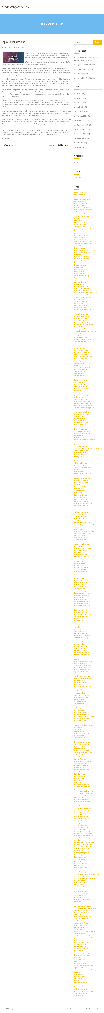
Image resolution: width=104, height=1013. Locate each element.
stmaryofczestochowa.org (82, 601)
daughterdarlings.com (81, 203)
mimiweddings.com (80, 985)
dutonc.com (78, 629)
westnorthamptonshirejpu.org (84, 297)
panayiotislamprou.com (81, 286)
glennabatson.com (80, 540)
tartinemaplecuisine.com (82, 616)
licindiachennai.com (80, 201)
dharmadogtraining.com (82, 976)
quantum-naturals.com (81, 919)
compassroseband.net (81, 733)
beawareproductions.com (82, 593)
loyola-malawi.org (80, 486)
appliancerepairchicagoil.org (83, 244)
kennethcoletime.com (81, 610)
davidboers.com (79, 767)
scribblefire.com (79, 469)
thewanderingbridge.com (82, 606)
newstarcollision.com (81, 418)
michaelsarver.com (80, 425)
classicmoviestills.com (81, 505)
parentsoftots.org (80, 759)
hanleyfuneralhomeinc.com (83, 403)
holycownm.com (79, 684)
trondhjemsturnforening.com (83, 910)
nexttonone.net (79, 780)
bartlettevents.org (80, 303)
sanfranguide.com (80, 516)
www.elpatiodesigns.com (82, 897)
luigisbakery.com (79, 855)
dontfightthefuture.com (82, 348)
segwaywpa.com (79, 748)
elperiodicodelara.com (81, 197)
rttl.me (76, 980)
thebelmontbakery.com (81, 237)
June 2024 (80, 98)
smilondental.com (80, 416)
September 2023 (83, 138)
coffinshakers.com (80, 599)
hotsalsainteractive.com (82, 207)
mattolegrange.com (80, 633)
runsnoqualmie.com (80, 823)
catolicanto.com (79, 459)
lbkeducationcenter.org (81, 461)
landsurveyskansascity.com (83, 816)
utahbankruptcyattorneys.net (83, 363)
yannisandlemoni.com (81, 386)
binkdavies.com (79, 552)
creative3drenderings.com (82, 761)
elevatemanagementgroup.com (84, 953)
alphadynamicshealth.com (82, 942)
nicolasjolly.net (79, 565)
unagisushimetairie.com (82, 256)
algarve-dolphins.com (81, 642)
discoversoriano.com (81, 510)
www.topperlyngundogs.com (83, 795)
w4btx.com (77, 410)
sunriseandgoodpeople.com (83, 665)
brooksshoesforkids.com (82, 742)
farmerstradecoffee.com (82, 763)
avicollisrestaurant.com (81, 701)
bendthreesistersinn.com (82, 669)
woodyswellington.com (81, 893)
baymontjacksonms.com (82, 655)
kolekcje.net (78, 457)
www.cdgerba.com (80, 904)
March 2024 (81, 112)
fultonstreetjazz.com (81, 301)
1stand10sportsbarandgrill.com (84, 408)
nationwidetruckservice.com (83, 687)
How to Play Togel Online (86, 78)
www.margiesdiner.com (81, 827)
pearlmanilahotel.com (81, 269)
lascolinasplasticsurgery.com (83, 836)
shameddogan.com (80, 757)
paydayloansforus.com (81, 235)
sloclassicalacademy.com (82, 535)
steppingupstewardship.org (83, 848)
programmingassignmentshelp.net (85, 229)
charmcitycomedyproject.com (84, 591)
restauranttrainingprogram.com (84, 439)
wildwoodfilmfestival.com (82, 295)
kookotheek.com (79, 284)
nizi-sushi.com (79, 620)
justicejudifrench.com (81, 603)
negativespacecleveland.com (83, 661)
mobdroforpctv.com (80, 499)
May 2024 (80, 103)
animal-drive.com (80, 738)
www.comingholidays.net (82, 514)
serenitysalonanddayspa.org (83, 210)
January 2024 (81, 120)
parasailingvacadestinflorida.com (85, 938)
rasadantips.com (79, 220)
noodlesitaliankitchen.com (82, 252)
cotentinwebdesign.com (82, 312)
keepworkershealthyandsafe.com (85, 250)
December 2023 (82, 125)
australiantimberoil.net (81, 320)
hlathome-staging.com (81, 429)
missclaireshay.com (80, 192)
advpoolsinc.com (79, 710)
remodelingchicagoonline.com (84, 842)
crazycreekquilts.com (81, 550)
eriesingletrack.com (80, 393)
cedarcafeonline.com (81, 212)
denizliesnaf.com (79, 723)
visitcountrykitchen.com (82, 640)
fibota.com (77, 902)
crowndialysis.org (79, 437)
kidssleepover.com (80, 231)
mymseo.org (78, 972)
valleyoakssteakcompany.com (84, 716)
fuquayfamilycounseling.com (83, 965)
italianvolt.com (79, 378)
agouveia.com (78, 968)
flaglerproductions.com (81, 544)
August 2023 (81, 143)
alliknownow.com (79, 529)
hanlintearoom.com (80, 946)
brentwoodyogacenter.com (83, 844)
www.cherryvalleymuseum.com (84, 310)
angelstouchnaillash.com (82, 412)
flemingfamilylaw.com (81, 959)
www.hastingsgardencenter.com (84, 878)
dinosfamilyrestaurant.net (82, 322)
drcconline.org (78, 704)
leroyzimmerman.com (81, 955)
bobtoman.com (79, 273)
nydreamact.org (79, 254)
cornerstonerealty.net (81, 872)
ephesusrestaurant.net (81, 891)
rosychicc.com (78, 488)
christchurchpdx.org (80, 554)
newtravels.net (79, 233)
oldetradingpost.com (81, 314)
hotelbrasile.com (79, 299)
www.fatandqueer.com (81, 812)
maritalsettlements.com (82, 650)
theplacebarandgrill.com (82, 706)
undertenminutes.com (81, 216)
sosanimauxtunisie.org (81, 276)
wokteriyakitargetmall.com (83, 431)
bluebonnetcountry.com (82, 265)
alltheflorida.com (79, 929)
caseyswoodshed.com (81, 718)
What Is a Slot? (10, 145)
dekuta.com (78, 861)
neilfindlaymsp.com (80, 699)
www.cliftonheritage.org (82, 838)
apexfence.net (79, 995)
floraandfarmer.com (80, 333)
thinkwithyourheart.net (81, 361)
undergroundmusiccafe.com (83, 991)
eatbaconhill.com (79, 227)
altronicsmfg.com (80, 224)
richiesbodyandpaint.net (82, 199)
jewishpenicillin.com (80, 444)
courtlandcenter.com (81, 697)
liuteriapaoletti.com (80, 663)
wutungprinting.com (80, 648)
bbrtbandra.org (79, 263)
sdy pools (77, 177)
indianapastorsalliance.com (83, 714)
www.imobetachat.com (81, 770)
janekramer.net (79, 618)
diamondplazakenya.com (82, 912)
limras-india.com (79, 195)
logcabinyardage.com (81, 765)
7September (20, 47)
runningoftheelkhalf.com (82, 797)
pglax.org (77, 659)
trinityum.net (78, 885)
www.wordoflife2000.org (82, 367)
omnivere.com (79, 218)
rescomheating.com (80, 982)
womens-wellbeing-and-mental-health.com (88, 448)
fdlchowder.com (79, 829)
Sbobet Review (82, 74)
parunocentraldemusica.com (83, 906)
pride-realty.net (79, 940)
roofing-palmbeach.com (82, 346)
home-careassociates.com (83, 474)
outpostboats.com (80, 491)
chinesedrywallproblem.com (83, 667)
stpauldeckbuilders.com (82, 819)
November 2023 (82, 129)
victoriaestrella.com (80, 693)
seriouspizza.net (79, 731)
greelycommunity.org (81, 574)
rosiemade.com (79, 397)
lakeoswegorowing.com (82, 963)
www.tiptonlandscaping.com (83, 846)
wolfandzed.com (79, 859)
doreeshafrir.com (79, 589)
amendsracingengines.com (83, 808)
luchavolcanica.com (80, 682)
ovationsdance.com (80, 452)
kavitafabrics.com (80, 680)
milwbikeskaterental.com (82, 652)
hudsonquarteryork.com (82, 899)
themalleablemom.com (81, 608)
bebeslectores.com (80, 318)
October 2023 (82, 134)
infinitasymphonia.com (81, 567)
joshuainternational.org (81, 784)
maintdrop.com (79, 271)
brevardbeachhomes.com (82, 337)
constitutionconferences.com (83, 725)
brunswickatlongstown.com (83, 614)
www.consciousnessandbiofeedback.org (87, 874)
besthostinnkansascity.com (83, 987)
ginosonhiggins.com (80, 646)
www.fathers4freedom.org (83, 793)
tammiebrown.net (80, 627)
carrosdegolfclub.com (81, 329)
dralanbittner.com (80, 384)
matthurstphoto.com (81, 927)
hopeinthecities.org (80, 495)
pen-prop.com (78, 789)
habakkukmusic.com (81, 778)
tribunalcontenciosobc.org (82, 533)
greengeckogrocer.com (81, 427)
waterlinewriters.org (80, 755)
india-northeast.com (80, 344)
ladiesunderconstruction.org (83, 316)
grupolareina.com (80, 307)
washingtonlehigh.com (81, 853)
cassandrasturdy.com (81, 501)
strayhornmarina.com (81, 542)
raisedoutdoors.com (80, 359)
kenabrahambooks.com (82, 557)
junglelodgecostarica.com (82, 635)
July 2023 (80, 147)
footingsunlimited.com (81, 821)
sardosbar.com (79, 376)
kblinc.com (77, 391)
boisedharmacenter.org (81, 480)
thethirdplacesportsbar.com (83, 889)
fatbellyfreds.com (80, 895)
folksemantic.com (80, 373)
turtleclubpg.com (79, 689)
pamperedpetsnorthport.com (83, 395)
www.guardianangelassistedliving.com (86, 908)
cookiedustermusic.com (82, 676)
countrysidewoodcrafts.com (83, 241)
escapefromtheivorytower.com (84, 339)
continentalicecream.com (82, 548)
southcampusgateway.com (83, 288)
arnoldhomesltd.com (81, 350)
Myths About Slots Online (86, 65)
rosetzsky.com (79, 578)
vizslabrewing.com (80, 382)
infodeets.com (79, 205)
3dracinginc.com (79, 520)
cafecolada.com (79, 508)
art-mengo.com (79, 623)
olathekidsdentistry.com (82, 401)
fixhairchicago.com (80, 721)
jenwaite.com (78, 951)
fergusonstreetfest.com (82, 923)
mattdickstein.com (80, 772)
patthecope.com (79, 727)
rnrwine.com (78, 961)
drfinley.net (77, 957)
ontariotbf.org (78, 246)
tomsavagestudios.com (81, 446)
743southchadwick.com (82, 342)
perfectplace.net (79, 465)
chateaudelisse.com (80, 290)
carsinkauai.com (79, 934)
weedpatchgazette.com (16, 7)
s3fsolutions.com (79, 335)
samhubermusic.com (81, 993)
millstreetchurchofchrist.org (83, 936)
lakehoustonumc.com (81, 776)
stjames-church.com (81, 584)
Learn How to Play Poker (59, 145)
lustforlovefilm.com (80, 563)
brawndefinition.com (81, 546)
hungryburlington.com (81, 612)
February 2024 (82, 116)
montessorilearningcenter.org (83, 921)
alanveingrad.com (80, 644)
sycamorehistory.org (80, 870)
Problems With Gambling (85, 69)
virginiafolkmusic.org (81, 450)
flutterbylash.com (80, 944)
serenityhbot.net (79, 782)
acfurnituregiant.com (81, 214)
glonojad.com (78, 580)
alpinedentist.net (79, 280)
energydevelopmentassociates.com (85, 331)
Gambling (7, 139)
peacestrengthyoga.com (82, 801)
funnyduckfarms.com (81, 948)
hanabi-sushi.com (80, 857)
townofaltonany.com (81, 657)
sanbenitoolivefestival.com (83, 503)
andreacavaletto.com (81, 476)
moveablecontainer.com (82, 305)
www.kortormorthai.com (82, 810)
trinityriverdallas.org (80, 463)
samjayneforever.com (81, 925)
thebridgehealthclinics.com (83, 753)
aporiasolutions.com (80, 746)
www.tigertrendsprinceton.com (84, 791)
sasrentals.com (79, 420)
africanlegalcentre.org (81, 569)
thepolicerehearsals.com (82, 527)
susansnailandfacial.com (82, 787)
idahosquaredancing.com (82, 369)
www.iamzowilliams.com (82, 876)
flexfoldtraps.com (80, 806)
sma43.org (77, 840)
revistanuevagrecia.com (82, 582)
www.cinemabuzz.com (81, 863)
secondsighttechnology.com (83, 422)
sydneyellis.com (79, 435)
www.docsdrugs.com (81, 825)
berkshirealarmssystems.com (83, 380)
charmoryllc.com (79, 518)
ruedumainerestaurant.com (83, 576)
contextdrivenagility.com (82, 595)
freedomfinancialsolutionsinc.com (85, 804)
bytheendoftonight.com (82, 493)
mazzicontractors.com (81, 887)
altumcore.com (79, 735)
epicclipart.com (79, 267)
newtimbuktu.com (80, 222)
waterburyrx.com (79, 708)
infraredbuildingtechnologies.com (85, 324)
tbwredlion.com (79, 914)
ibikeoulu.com (78, 597)
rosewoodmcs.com (80, 868)
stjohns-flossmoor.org (81, 672)
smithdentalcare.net (80, 989)
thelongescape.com (80, 631)
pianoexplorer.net (80, 880)
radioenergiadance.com (82, 282)
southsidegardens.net (81, 882)
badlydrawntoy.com (80, 774)
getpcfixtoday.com (80, 261)
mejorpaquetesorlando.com (83, 405)
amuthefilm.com (79, 561)
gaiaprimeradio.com (80, 625)
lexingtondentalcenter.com (83, 433)
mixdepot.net (78, 865)
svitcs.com (77, 729)
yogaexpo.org (78, 471)
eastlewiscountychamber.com (84, 531)
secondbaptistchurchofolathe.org (85, 970)
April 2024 (80, 107)
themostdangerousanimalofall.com (85, 525)
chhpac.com (78, 974)
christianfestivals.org (81, 638)
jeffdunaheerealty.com (81, 799)
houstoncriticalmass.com (82, 523)
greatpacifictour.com (81, 691)
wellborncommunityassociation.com (86, 293)
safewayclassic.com (80, 239)
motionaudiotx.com (80, 978)
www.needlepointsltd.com (82, 831)
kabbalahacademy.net (81, 414)
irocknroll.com (78, 365)
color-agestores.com (81, 482)
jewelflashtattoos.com (81, 258)
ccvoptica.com (79, 850)
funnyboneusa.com (80, 674)
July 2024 (80, 94)
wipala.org (77, 484)
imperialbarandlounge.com (83, 356)
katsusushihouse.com (81, 572)
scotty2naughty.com (80, 586)
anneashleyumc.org (80, 814)
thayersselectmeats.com (82, 744)
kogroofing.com (79, 278)
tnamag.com (78, 740)
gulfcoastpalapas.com (81, 750)
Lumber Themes (97, 1009)
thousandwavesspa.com (82, 695)
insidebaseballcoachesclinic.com (84, 931)
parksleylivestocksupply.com (83, 478)
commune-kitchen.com (81, 559)
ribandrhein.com (79, 454)
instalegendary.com (80, 248)
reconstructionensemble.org (83, 678)
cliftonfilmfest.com (80, 354)
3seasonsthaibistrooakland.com (84, 467)
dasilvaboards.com (80, 537)
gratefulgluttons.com (81, 497)
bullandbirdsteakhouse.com (83, 833)
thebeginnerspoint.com (81, 512)
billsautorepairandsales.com (83, 916)
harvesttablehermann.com (83, 327)
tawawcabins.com (80, 371)
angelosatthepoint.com (81, 712)
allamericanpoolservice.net (83, 442)
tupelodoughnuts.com (81, 399)
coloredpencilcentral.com (82, 352)
